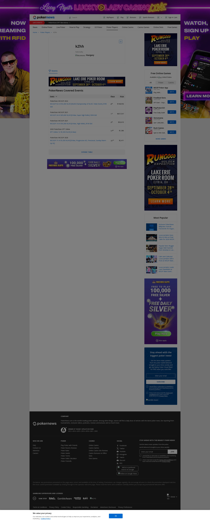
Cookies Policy (46, 519)
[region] (105, 516)
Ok (116, 516)
